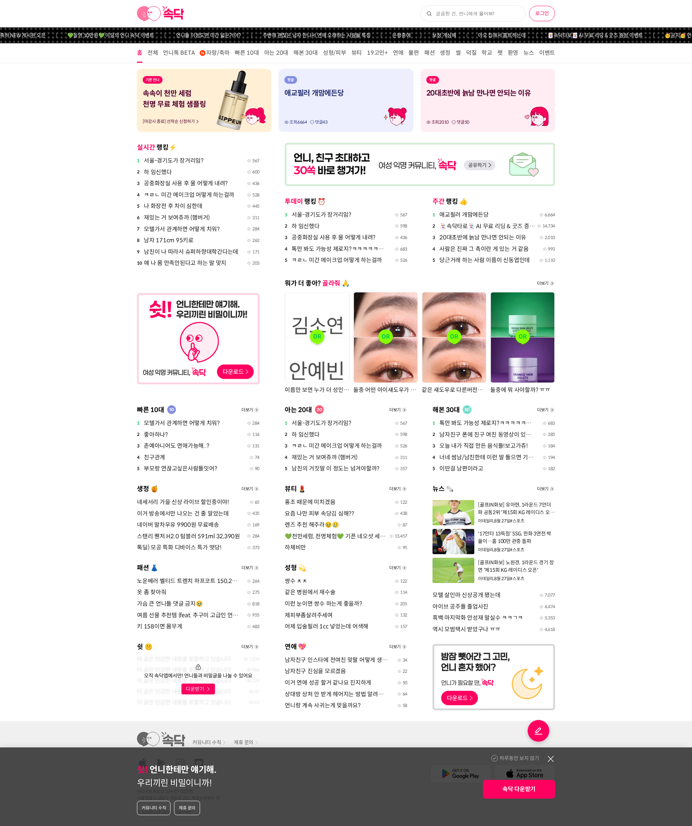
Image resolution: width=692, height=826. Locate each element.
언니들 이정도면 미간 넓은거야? (195, 35)
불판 (413, 53)
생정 (445, 53)
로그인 (542, 13)
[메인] (160, 13)
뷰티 (356, 53)
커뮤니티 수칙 (206, 742)
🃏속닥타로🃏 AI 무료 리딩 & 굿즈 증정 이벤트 (582, 35)
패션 (429, 53)
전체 (152, 53)
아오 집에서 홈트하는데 (489, 35)
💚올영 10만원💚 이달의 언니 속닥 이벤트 (97, 35)
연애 (398, 53)
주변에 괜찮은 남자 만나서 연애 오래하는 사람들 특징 (303, 35)
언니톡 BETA (179, 53)
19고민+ (377, 53)
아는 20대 (276, 53)
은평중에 (388, 35)
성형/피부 (334, 53)
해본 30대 (305, 53)
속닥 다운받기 (519, 789)
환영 (513, 53)
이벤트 (547, 53)
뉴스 (528, 53)
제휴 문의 (243, 742)
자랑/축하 (218, 53)
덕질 (471, 53)
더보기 (543, 283)
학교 (487, 53)
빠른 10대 (247, 53)
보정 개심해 (431, 35)
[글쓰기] (538, 731)
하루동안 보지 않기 (519, 758)
